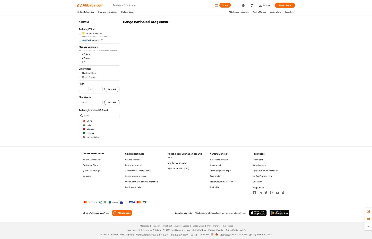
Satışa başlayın (259, 165)
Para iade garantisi (133, 165)
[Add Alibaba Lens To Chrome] (122, 213)
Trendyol (217, 226)
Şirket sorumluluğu (91, 171)
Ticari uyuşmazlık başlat (220, 171)
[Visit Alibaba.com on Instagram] (271, 192)
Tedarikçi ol (258, 160)
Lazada (186, 226)
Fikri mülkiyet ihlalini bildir (221, 182)
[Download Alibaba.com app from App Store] (258, 213)
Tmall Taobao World (171, 226)
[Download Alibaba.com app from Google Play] (279, 213)
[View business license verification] (212, 234)
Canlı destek (215, 165)
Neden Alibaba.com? (92, 160)
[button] (216, 5)
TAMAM (112, 89)
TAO (209, 226)
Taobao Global (198, 226)
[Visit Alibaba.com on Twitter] (266, 192)
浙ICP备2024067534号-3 (260, 234)
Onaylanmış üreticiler (177, 163)
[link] (368, 211)
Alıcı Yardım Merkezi (219, 160)
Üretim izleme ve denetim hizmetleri (141, 182)
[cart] (252, 5)
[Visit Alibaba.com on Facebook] (254, 192)
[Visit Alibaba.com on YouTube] (277, 192)
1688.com (156, 226)
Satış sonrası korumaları (135, 176)
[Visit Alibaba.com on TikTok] (283, 192)
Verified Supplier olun (262, 176)
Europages (228, 226)
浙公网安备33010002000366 (233, 234)
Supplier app (181, 213)
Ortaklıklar (257, 182)
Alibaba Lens (98, 213)
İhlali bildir (214, 187)
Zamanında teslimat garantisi (138, 171)
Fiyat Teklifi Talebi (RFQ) (178, 168)
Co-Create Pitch (90, 165)
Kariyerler (87, 176)
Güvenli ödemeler (133, 160)
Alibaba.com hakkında (93, 153)
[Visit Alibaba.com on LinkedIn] (260, 192)
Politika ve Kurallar (133, 187)
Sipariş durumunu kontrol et (265, 171)
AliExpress (144, 226)
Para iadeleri (215, 176)
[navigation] (99, 80)
